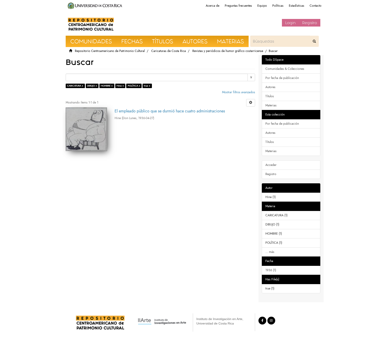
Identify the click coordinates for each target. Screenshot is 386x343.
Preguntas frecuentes (238, 6)
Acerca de (212, 6)
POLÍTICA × (134, 85)
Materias (271, 105)
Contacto (315, 6)
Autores (270, 87)
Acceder (271, 165)
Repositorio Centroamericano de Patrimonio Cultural (110, 51)
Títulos (269, 96)
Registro (309, 22)
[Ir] (314, 41)
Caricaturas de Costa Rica (168, 51)
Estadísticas (296, 6)
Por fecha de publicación (282, 78)
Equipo (262, 6)
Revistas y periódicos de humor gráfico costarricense (227, 51)
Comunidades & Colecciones (284, 69)
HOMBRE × (107, 85)
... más (269, 252)
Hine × (120, 85)
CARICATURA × (75, 85)
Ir (251, 77)
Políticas (277, 6)
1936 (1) (270, 270)
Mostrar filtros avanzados (238, 92)
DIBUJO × (92, 85)
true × (147, 85)
